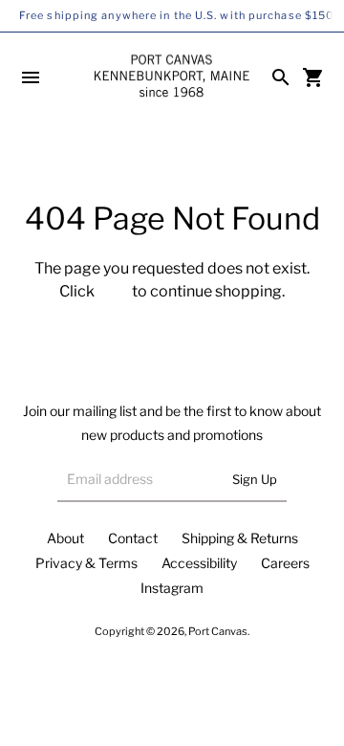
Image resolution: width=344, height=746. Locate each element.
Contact (133, 538)
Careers (285, 563)
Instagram (172, 588)
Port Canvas (217, 631)
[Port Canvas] (172, 77)
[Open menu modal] (30, 77)
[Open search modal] (280, 77)
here (113, 291)
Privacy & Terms (86, 563)
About (65, 538)
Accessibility (199, 563)
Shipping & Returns (240, 538)
